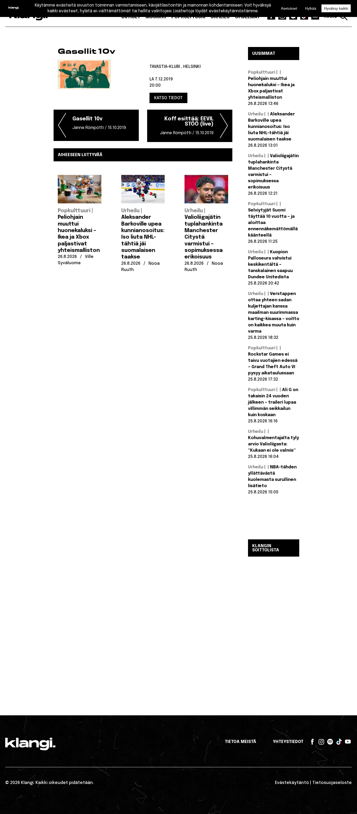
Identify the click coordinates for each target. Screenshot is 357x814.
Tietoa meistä (240, 742)
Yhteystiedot (288, 742)
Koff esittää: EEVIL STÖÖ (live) (187, 125)
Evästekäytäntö (292, 783)
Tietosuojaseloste (332, 783)
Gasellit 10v (99, 123)
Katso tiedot (168, 98)
